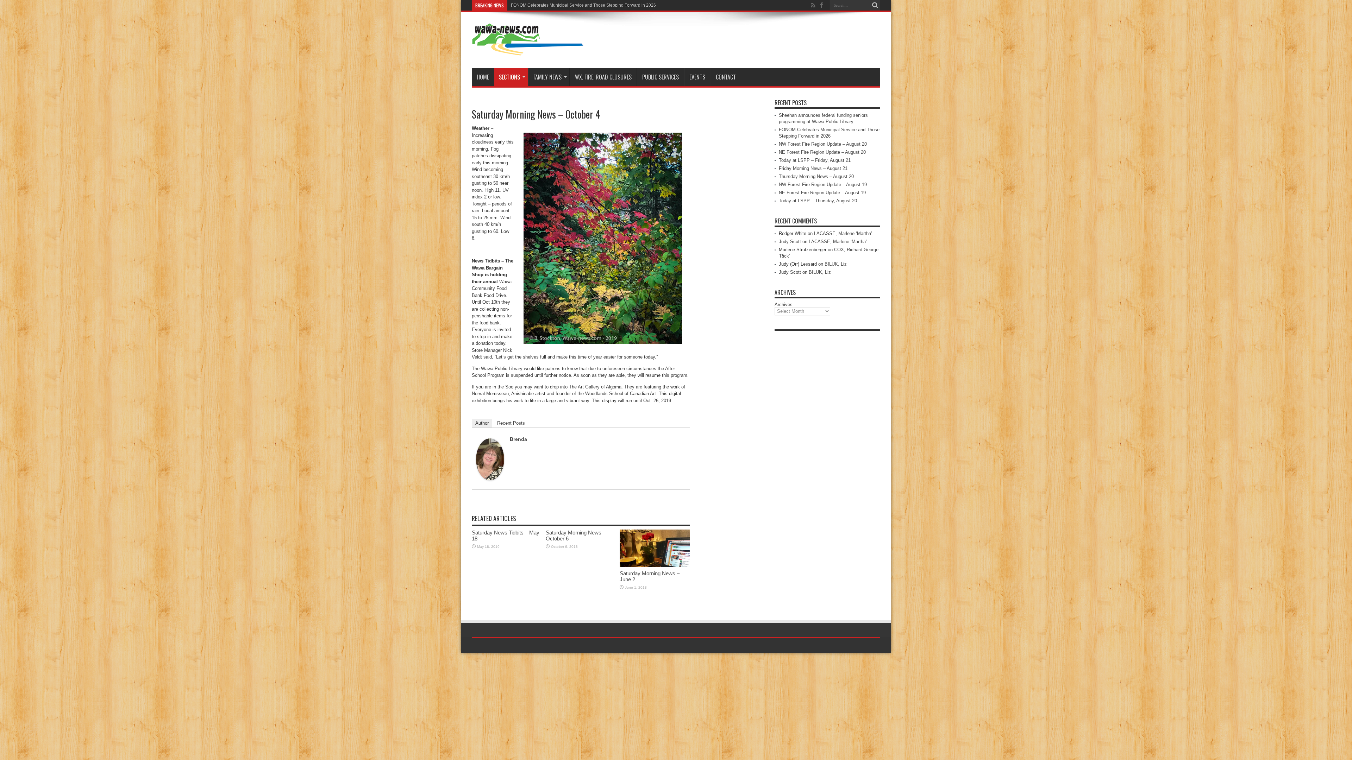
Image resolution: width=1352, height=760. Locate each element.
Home (483, 77)
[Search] (875, 5)
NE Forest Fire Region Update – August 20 (822, 152)
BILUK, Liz (836, 264)
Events (697, 77)
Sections (509, 77)
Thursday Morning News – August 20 (816, 176)
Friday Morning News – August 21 (813, 168)
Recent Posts (511, 423)
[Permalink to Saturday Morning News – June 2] (655, 565)
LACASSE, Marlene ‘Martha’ (843, 233)
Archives (784, 304)
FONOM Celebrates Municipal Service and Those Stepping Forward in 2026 (583, 5)
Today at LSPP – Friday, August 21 (815, 160)
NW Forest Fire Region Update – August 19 (823, 184)
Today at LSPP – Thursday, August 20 (818, 200)
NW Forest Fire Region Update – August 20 (823, 144)
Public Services (660, 77)
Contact (726, 77)
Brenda (518, 439)
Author (482, 423)
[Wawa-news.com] (528, 50)
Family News (547, 77)
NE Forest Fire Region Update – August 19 (822, 192)
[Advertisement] (827, 439)
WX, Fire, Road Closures (603, 77)
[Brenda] (490, 478)
